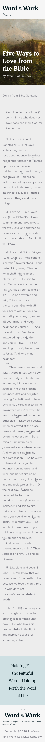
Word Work (20, 8)
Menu (6, 15)
